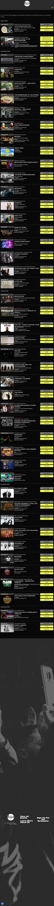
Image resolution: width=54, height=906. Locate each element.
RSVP (46, 27)
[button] (52, 7)
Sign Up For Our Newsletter (43, 819)
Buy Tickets (47, 24)
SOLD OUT (47, 81)
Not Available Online (47, 447)
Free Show (46, 594)
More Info (46, 30)
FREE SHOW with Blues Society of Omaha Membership (47, 39)
